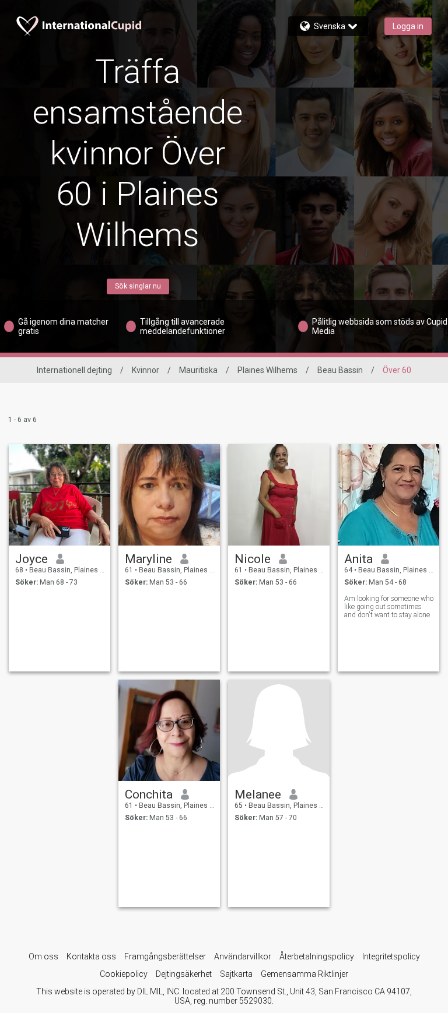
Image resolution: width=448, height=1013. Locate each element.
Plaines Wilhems (267, 370)
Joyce (31, 559)
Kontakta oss (91, 956)
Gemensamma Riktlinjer (304, 974)
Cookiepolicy (124, 974)
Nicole (253, 559)
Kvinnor (145, 370)
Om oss (43, 956)
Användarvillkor (242, 956)
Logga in (408, 26)
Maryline (148, 559)
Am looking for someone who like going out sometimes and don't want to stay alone (388, 607)
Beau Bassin (340, 370)
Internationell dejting (74, 370)
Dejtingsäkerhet (184, 974)
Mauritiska (198, 370)
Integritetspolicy (391, 956)
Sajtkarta (236, 974)
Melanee (258, 794)
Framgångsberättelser (165, 956)
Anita (358, 559)
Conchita (149, 794)
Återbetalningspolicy (316, 956)
